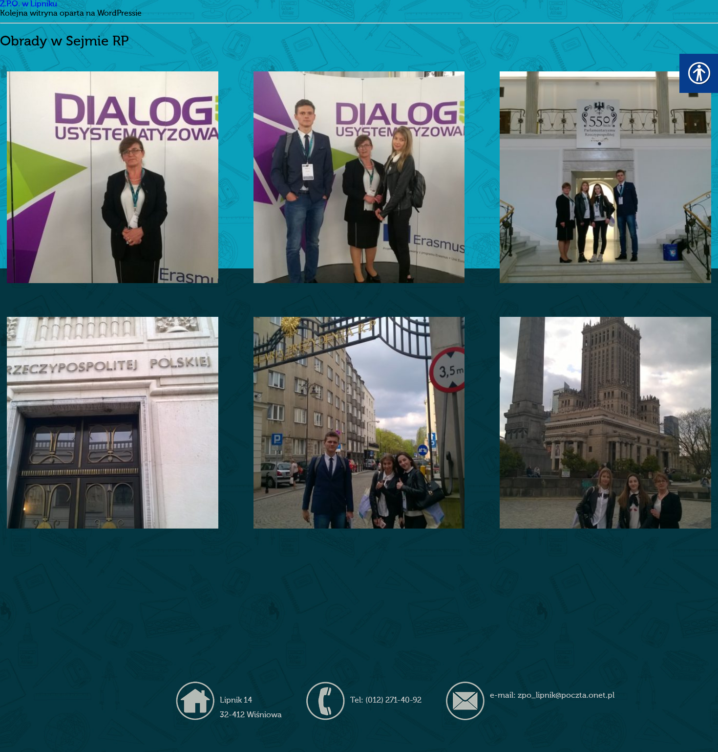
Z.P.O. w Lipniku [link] (28, 4)
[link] (112, 177)
